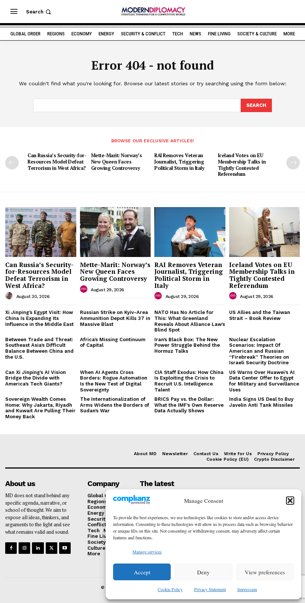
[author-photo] (10, 296)
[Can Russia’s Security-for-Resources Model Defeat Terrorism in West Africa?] (40, 232)
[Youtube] (65, 548)
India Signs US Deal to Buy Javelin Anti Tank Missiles (261, 402)
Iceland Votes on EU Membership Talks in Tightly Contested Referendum (242, 165)
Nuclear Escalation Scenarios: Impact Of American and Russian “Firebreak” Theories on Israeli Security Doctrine (259, 351)
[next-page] (293, 162)
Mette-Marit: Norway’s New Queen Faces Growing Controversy (116, 161)
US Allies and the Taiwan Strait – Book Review (259, 315)
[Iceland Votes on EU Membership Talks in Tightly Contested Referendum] (264, 232)
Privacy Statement (210, 589)
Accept (142, 572)
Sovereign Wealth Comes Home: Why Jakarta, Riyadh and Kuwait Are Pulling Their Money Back (40, 407)
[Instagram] (24, 548)
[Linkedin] (38, 548)
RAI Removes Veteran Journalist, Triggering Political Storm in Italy (179, 161)
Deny (203, 572)
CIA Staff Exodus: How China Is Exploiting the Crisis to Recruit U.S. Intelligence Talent (189, 381)
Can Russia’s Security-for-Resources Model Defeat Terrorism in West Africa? (57, 161)
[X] (51, 548)
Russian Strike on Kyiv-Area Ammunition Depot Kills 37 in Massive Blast (115, 318)
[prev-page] (12, 162)
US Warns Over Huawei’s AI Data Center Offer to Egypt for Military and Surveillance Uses (264, 381)
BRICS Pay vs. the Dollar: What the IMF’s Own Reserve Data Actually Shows (189, 404)
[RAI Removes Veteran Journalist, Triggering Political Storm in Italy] (189, 232)
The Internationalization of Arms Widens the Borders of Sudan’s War (114, 404)
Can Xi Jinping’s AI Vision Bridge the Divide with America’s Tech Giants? (35, 378)
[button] (290, 500)
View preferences (265, 572)
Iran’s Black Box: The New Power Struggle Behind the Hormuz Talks (187, 345)
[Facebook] (11, 548)
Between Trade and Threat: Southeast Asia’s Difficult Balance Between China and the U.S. (39, 348)
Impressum (247, 589)
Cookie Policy (170, 589)
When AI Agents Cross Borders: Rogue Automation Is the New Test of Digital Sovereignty (113, 381)
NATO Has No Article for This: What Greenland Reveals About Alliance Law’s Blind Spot (189, 321)
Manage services (147, 552)
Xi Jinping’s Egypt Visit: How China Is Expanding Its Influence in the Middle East (39, 318)
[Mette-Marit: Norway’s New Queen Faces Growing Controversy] (115, 232)
